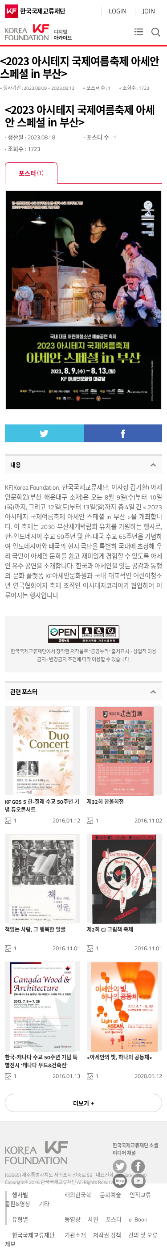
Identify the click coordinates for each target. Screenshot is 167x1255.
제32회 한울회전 (105, 802)
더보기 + (83, 1103)
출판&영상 (17, 1203)
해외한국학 (78, 1194)
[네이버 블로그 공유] (120, 1181)
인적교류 (140, 1194)
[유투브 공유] (138, 1181)
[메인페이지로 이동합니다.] (38, 30)
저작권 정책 (107, 1234)
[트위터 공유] (120, 1166)
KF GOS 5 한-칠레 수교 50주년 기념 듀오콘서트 (42, 805)
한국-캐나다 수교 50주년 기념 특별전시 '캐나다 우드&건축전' (41, 1061)
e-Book (138, 1219)
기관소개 (75, 1234)
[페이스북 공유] (138, 1166)
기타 (44, 1203)
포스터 (31, 172)
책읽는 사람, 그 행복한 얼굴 (35, 930)
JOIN (149, 11)
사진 (93, 1219)
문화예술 (110, 1194)
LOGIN (117, 11)
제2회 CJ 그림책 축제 (110, 930)
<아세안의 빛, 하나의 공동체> (119, 1058)
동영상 (73, 1219)
